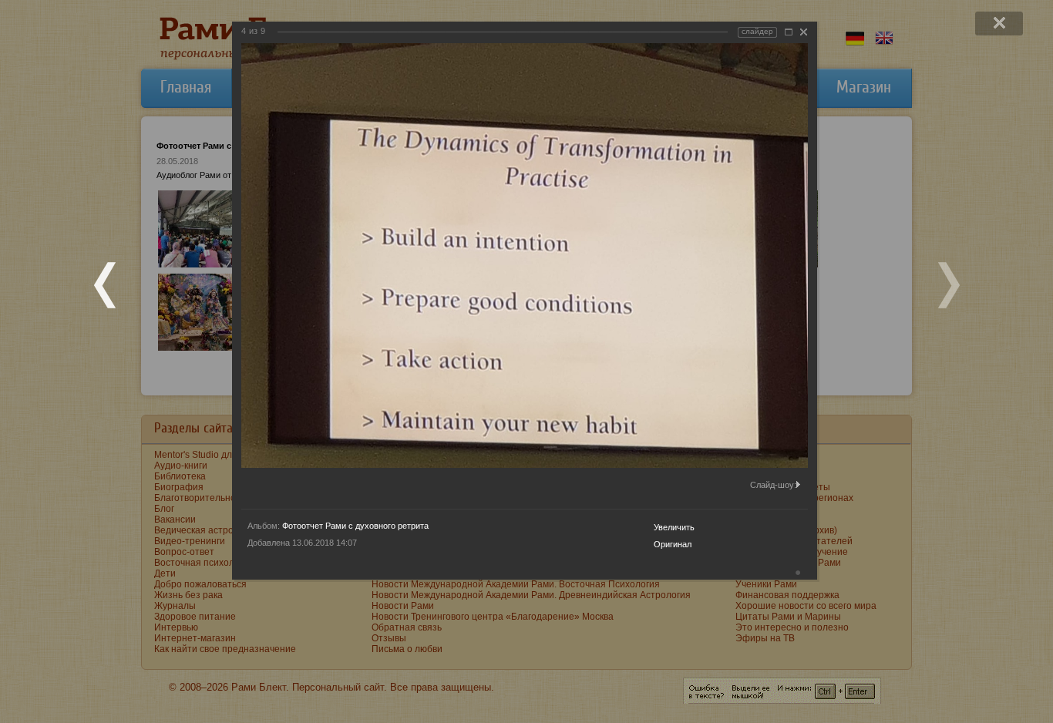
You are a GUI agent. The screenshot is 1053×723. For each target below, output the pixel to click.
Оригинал (672, 544)
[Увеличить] (788, 32)
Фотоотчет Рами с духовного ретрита (355, 525)
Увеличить (674, 527)
